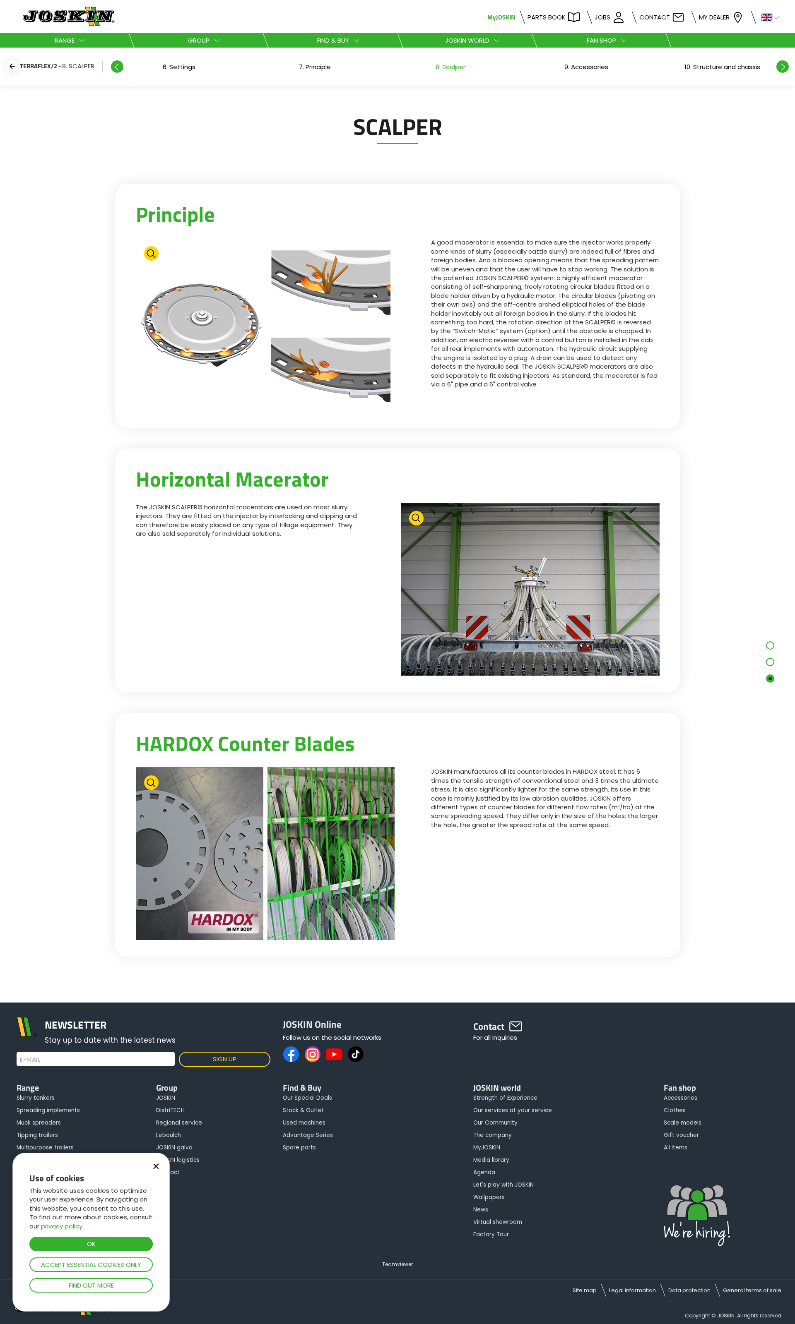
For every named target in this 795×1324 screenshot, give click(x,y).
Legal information (632, 1290)
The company (492, 1135)
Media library (491, 1160)
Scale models (682, 1123)
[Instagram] (312, 1054)
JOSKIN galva (174, 1147)
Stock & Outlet (303, 1110)
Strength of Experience (505, 1098)
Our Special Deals (307, 1098)
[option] (178, 66)
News (480, 1210)
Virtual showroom (497, 1222)
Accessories (680, 1098)
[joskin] (68, 23)
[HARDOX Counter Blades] (265, 854)
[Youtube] (334, 1054)
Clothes (675, 1110)
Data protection (689, 1290)
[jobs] (697, 1216)
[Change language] (766, 16)
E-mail (30, 1059)
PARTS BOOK (547, 17)
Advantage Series (308, 1135)
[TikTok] (355, 1054)
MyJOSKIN (501, 17)
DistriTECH (170, 1110)
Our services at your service (512, 1110)
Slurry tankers (36, 1098)
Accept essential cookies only (91, 1264)
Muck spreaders (39, 1123)
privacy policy (61, 1226)
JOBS (602, 17)
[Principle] (265, 325)
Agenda (484, 1172)
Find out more (91, 1285)
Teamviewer (397, 1264)
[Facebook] (291, 1054)
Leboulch (168, 1135)
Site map (585, 1290)
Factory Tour (491, 1234)
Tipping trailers (37, 1135)
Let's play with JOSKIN (503, 1185)
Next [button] (782, 66)
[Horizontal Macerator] (530, 590)
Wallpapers (489, 1197)
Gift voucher (681, 1135)
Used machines (304, 1123)
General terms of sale (752, 1290)
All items (675, 1147)
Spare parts (299, 1147)
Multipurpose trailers (45, 1147)
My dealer (714, 17)
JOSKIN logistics (178, 1160)
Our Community (495, 1123)
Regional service (179, 1123)
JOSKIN (165, 1098)
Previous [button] (117, 66)
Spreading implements (48, 1110)
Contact (654, 17)
